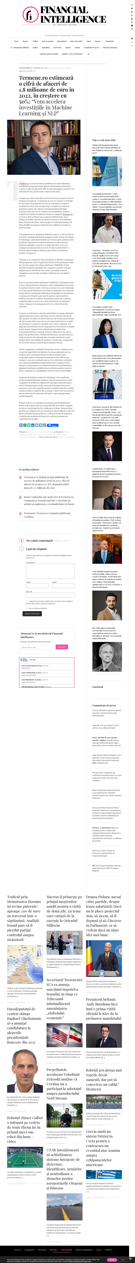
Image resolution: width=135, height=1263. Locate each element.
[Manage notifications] (130, 1258)
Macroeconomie (48, 41)
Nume (28, 582)
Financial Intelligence (25, 68)
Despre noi (17, 1250)
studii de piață (61, 434)
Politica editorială (66, 1250)
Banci (89, 41)
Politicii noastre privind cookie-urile (79, 1261)
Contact (98, 1250)
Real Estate (58, 48)
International (62, 41)
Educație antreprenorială (49, 54)
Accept (112, 1260)
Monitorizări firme (42, 434)
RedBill (52, 434)
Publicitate (108, 1250)
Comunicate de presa (91, 48)
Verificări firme (33, 437)
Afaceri (25, 41)
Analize (35, 48)
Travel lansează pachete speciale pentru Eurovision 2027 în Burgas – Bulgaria (106, 868)
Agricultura (46, 48)
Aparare (68, 48)
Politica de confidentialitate (84, 1250)
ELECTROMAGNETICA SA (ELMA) (35, 680)
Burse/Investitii (76, 41)
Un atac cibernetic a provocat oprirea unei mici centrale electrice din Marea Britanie (106, 713)
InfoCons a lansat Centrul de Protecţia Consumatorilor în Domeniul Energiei (103, 853)
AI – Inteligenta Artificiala (20, 48)
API (34, 434)
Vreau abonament (51, 35)
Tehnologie (110, 41)
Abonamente (42, 1250)
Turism (77, 48)
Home (16, 41)
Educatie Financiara (110, 48)
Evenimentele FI (78, 35)
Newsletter (53, 1250)
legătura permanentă (66, 437)
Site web (29, 592)
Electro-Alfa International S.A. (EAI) (35, 666)
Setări (123, 1260)
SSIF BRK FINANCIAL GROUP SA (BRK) (36, 687)
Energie (98, 41)
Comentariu (31, 562)
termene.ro (23, 437)
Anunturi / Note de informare (73, 54)
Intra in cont (65, 35)
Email (54, 582)
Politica (35, 41)
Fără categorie (21, 1183)
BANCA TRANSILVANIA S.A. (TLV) (35, 673)
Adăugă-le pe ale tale (61, 540)
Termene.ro (23, 183)
